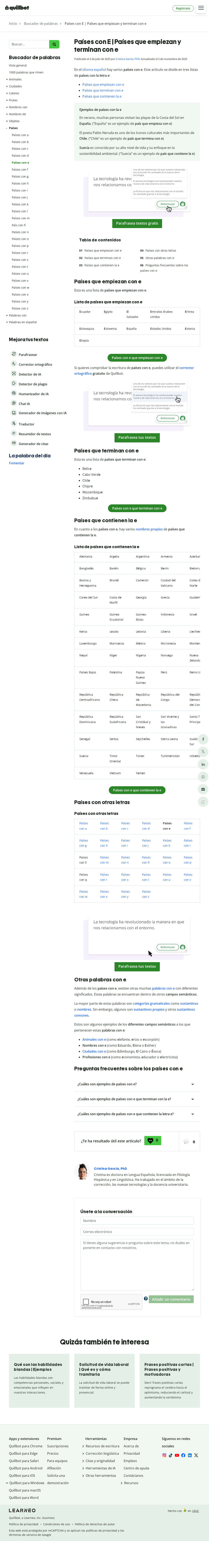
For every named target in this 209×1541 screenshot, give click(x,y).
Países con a (20, 135)
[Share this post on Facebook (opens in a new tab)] (203, 739)
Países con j (20, 197)
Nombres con (18, 107)
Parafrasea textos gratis (137, 223)
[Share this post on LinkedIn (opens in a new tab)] (203, 764)
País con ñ (19, 225)
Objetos (14, 121)
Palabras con (18, 315)
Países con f (20, 169)
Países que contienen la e (101, 96)
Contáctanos (133, 1475)
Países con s (20, 260)
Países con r (20, 253)
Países (13, 128)
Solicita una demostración (58, 1479)
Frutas (13, 100)
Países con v (20, 280)
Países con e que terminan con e (137, 508)
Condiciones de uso (56, 1524)
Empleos (130, 1461)
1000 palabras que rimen (26, 72)
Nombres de (17, 114)
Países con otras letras (161, 250)
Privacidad (132, 1453)
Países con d (20, 155)
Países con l (20, 211)
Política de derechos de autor (95, 1524)
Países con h (20, 183)
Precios (53, 1453)
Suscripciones (58, 1446)
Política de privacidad (23, 1524)
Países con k (20, 204)
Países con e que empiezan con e (137, 357)
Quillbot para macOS (25, 1490)
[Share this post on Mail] (203, 789)
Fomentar (16, 463)
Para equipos (57, 1461)
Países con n (20, 232)
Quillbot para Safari (24, 1461)
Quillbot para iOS (22, 1475)
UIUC (195, 1511)
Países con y (20, 301)
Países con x (20, 294)
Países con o (20, 239)
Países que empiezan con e (103, 84)
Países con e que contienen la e (137, 790)
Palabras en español (23, 322)
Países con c (20, 149)
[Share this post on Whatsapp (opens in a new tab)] (203, 777)
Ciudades (15, 86)
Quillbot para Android (25, 1468)
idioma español (94, 69)
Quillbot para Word (24, 1497)
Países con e (20, 162)
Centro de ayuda (136, 1468)
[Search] (54, 44)
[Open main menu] (201, 8)
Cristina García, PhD (128, 59)
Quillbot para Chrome (25, 1446)
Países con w (20, 287)
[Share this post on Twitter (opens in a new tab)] (203, 752)
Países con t (20, 267)
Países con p (20, 246)
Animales (15, 79)
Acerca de (131, 1446)
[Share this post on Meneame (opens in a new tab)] (203, 801)
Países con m (21, 218)
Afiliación (54, 1468)
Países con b (20, 142)
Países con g (20, 176)
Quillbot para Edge (23, 1453)
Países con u (20, 274)
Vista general (18, 65)
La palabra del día (29, 456)
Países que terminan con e (102, 90)
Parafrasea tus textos (137, 437)
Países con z (20, 308)
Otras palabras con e (160, 258)
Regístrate (183, 8)
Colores (14, 93)
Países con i (20, 190)
